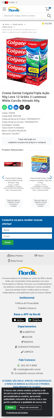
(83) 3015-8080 (28, 365)
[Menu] (4, 9)
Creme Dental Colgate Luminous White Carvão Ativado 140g (13, 180)
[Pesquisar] (49, 15)
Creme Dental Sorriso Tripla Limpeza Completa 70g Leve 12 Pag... (40, 180)
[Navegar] (3, 177)
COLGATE (16, 134)
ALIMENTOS (29, 332)
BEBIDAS (28, 342)
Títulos (40, 256)
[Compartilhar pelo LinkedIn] (16, 107)
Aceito (10, 407)
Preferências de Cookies (17, 413)
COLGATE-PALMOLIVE (17, 131)
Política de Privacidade (27, 303)
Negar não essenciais (29, 407)
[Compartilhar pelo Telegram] (10, 107)
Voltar (48, 23)
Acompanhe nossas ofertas (28, 373)
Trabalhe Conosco (27, 308)
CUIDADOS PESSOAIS (29, 347)
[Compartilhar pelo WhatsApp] (4, 107)
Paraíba (11, 2)
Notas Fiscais (17, 261)
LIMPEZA (28, 352)
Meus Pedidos (16, 256)
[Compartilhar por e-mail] (21, 107)
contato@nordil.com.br (29, 369)
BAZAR (28, 337)
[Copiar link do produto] (27, 107)
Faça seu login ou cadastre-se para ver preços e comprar (27, 141)
